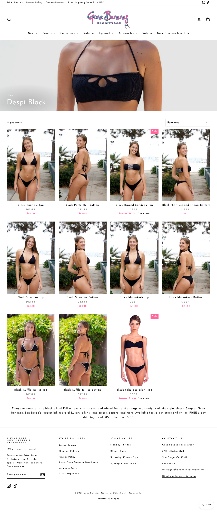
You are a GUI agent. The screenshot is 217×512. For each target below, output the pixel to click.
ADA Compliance (69, 474)
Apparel (105, 33)
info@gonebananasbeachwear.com (183, 470)
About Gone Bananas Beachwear (78, 462)
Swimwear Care (68, 468)
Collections (68, 33)
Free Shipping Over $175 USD (86, 3)
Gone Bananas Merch (171, 33)
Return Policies (68, 445)
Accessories (127, 33)
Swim (87, 33)
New (31, 33)
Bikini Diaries (15, 3)
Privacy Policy (67, 457)
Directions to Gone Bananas (179, 476)
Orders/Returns (55, 3)
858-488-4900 (170, 464)
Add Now (30, 197)
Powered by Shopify (108, 499)
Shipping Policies (69, 451)
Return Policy (34, 3)
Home (10, 95)
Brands (48, 33)
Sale (145, 33)
